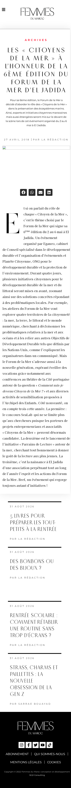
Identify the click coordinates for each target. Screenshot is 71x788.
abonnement (17, 754)
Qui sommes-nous (49, 754)
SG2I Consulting (37, 775)
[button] (23, 192)
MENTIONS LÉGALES (26, 762)
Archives (36, 40)
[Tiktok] (50, 745)
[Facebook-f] (29, 745)
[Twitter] (36, 745)
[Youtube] (43, 745)
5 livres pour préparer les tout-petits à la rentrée (33, 522)
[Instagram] (22, 745)
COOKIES (54, 762)
